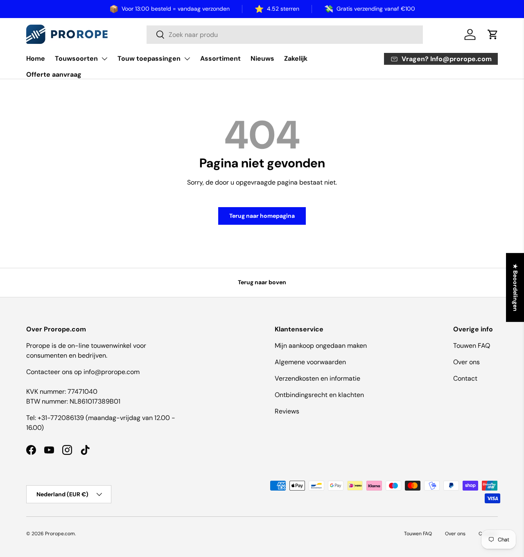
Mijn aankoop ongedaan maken (321, 345)
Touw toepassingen (149, 58)
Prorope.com (60, 533)
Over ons (466, 362)
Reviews (287, 411)
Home (35, 58)
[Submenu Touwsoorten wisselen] (104, 59)
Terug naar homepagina (262, 215)
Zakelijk (295, 58)
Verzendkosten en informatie (317, 378)
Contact (465, 378)
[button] (493, 34)
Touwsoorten (76, 58)
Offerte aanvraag (53, 74)
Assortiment (220, 58)
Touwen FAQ (471, 345)
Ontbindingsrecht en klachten (319, 394)
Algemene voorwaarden (310, 362)
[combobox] (285, 34)
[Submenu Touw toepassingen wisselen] (187, 59)
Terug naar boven (262, 282)
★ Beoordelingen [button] (515, 287)
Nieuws (262, 58)
